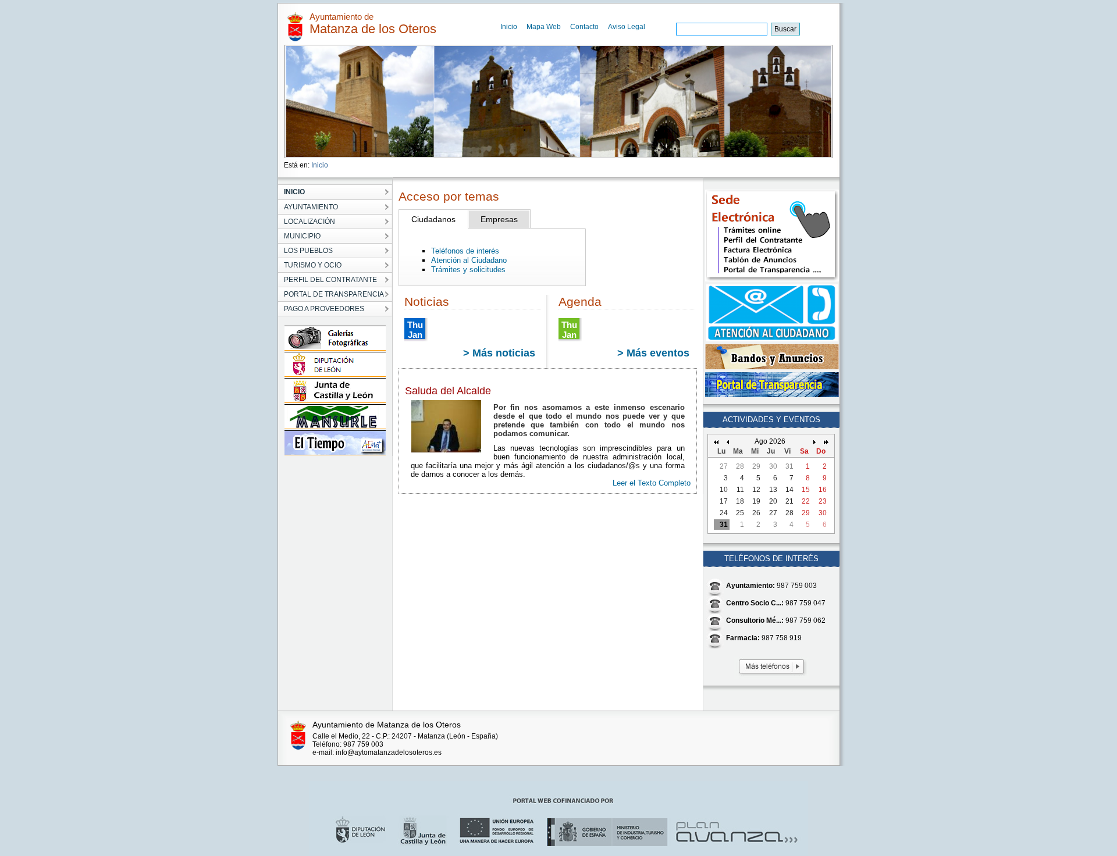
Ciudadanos (433, 219)
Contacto (584, 27)
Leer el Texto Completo (652, 483)
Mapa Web (544, 27)
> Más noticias (499, 353)
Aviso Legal (626, 27)
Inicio (508, 27)
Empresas (499, 219)
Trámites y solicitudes (468, 269)
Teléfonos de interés (465, 251)
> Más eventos (653, 353)
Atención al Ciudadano (469, 260)
